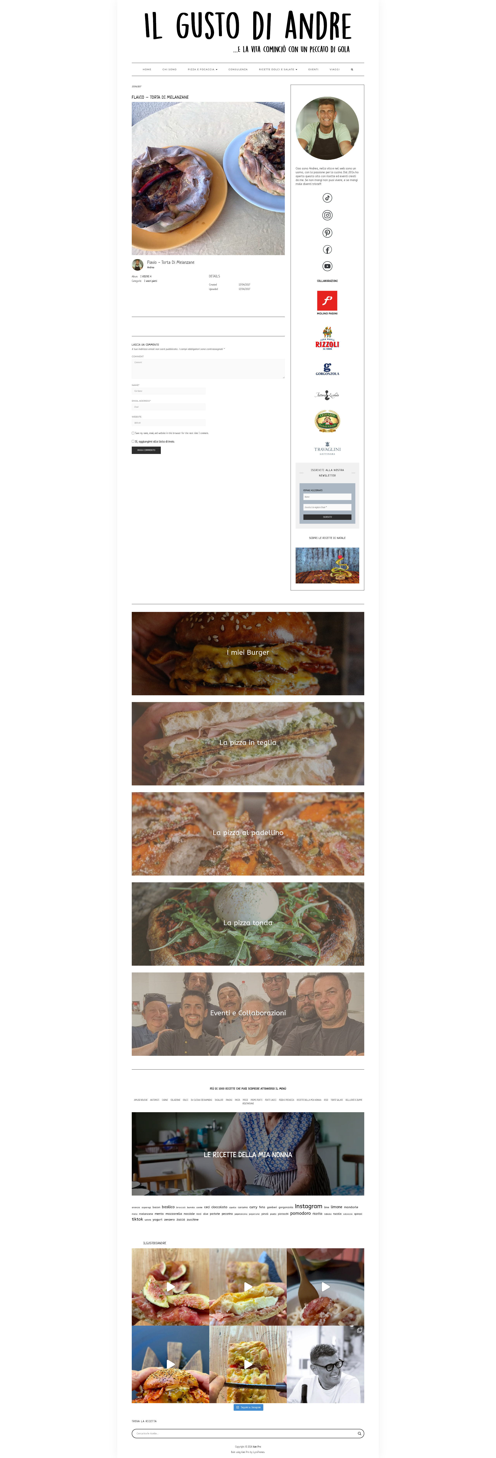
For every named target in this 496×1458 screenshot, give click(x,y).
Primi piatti (256, 1099)
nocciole (189, 1214)
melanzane (146, 1214)
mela (134, 1214)
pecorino (227, 1214)
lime (326, 1207)
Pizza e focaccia (201, 69)
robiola (328, 1214)
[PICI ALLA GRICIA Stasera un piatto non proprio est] (325, 1287)
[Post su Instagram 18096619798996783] (325, 1364)
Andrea (150, 267)
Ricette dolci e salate (277, 69)
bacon (156, 1207)
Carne (165, 1099)
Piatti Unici (270, 1099)
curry (253, 1207)
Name (135, 385)
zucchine (193, 1219)
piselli (273, 1214)
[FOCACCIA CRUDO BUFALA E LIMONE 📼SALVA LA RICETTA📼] (248, 1287)
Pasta (237, 1099)
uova (148, 1219)
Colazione (175, 1099)
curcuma (243, 1207)
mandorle (351, 1207)
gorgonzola (286, 1207)
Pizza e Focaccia (286, 1099)
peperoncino (241, 1214)
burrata (191, 1207)
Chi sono (170, 69)
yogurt (157, 1219)
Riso (326, 1099)
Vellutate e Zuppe (353, 1099)
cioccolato (219, 1207)
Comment (138, 356)
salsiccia (347, 1214)
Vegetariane (248, 1103)
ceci (207, 1207)
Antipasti (154, 1099)
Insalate (219, 1099)
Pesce (245, 1099)
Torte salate (337, 1099)
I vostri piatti (150, 281)
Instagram (308, 1206)
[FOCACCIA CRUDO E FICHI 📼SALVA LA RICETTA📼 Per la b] (170, 1287)
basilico (168, 1207)
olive (205, 1214)
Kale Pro (257, 1446)
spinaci (358, 1213)
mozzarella (173, 1214)
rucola (337, 1214)
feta (262, 1207)
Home (147, 69)
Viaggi (335, 69)
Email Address (141, 400)
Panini (229, 1099)
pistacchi (283, 1213)
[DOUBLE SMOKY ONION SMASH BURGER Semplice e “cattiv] (170, 1364)
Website (136, 416)
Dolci (185, 1099)
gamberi (272, 1207)
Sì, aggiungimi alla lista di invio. (154, 441)
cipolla (232, 1207)
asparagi (146, 1207)
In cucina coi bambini (201, 1099)
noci (198, 1213)
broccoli (180, 1207)
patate (215, 1214)
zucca (181, 1219)
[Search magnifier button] (359, 1433)
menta (159, 1214)
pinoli (264, 1213)
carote (199, 1207)
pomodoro (300, 1213)
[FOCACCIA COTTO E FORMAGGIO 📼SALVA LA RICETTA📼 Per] (248, 1364)
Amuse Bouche (140, 1099)
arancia (136, 1207)
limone (336, 1207)
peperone (254, 1214)
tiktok (137, 1219)
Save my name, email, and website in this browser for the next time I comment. (172, 433)
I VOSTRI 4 (145, 276)
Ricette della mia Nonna (309, 1099)
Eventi (313, 69)
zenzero (169, 1219)
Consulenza (238, 69)
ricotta (317, 1214)
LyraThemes (258, 1452)
